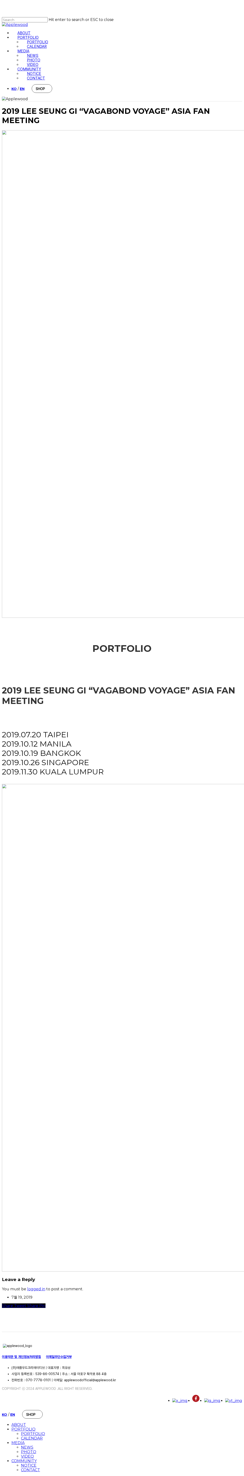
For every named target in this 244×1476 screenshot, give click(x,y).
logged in (36, 1289)
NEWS (27, 1447)
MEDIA (18, 1443)
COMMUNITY (24, 1461)
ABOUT (18, 1424)
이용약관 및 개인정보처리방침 (21, 1357)
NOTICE (28, 1465)
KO (14, 89)
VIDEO (27, 1456)
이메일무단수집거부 (59, 1357)
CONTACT (30, 1470)
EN (22, 89)
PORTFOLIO (23, 1429)
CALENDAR (32, 1438)
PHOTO (28, 1452)
